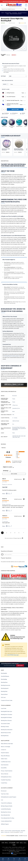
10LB (19, 435)
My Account (3, 790)
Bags (7, 847)
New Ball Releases (5, 676)
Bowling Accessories (5, 685)
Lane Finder (3, 708)
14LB (16, 437)
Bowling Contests (5, 726)
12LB (24, 435)
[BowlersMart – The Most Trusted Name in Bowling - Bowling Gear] (14, 5)
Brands (22, 848)
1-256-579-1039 (7, 830)
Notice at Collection (6, 853)
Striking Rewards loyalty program (11, 355)
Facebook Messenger (16, 830)
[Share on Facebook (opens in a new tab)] (7, 493)
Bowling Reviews (5, 735)
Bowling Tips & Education (6, 729)
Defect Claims (4, 758)
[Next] (24, 48)
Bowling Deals (4, 691)
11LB (22, 435)
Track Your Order (5, 793)
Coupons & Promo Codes (6, 700)
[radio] (21, 451)
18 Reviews (9, 457)
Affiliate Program (5, 824)
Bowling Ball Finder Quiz (6, 711)
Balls (3, 847)
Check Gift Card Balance (6, 803)
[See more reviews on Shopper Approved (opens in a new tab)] (11, 493)
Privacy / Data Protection (6, 770)
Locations (6, 848)
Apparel (20, 847)
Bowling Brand (8, 12)
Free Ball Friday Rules (6, 779)
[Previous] (21, 48)
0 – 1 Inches (14, 417)
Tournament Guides (5, 723)
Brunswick (14, 12)
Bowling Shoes (4, 682)
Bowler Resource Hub (6, 732)
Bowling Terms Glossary (6, 720)
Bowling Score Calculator (6, 714)
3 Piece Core (15, 405)
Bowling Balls (4, 673)
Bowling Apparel (4, 688)
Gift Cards (3, 697)
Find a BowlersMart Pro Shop (7, 818)
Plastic (13, 398)
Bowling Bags (4, 679)
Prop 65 (21, 832)
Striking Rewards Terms (6, 776)
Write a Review (14, 473)
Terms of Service (4, 773)
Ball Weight (3, 76)
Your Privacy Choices (17, 853)
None (13, 432)
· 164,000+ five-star (14, 835)
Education (12, 848)
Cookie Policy (4, 782)
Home (2, 12)
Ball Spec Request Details (6, 806)
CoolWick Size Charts (6, 761)
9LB (17, 435)
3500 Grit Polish (15, 420)
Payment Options (5, 752)
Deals (24, 847)
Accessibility (4, 767)
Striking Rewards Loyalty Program (8, 796)
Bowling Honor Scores (6, 812)
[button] (2, 5)
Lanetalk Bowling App (6, 809)
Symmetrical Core (16, 408)
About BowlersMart (5, 815)
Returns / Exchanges (5, 746)
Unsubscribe (6, 832)
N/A (13, 414)
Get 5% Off (21, 666)
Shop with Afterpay (5, 755)
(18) (25, 23)
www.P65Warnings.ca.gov (13, 654)
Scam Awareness (4, 764)
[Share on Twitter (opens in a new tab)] (9, 493)
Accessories (15, 847)
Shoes (10, 847)
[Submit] (25, 9)
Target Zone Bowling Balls (15, 13)
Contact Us (3, 749)
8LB (15, 435)
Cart (2, 799)
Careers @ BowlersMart (6, 821)
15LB (18, 437)
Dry (13, 424)
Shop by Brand (4, 694)
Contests (18, 848)
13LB (13, 437)
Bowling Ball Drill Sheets (6, 717)
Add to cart (15, 109)
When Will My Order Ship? (7, 743)
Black (13, 411)
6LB (13, 435)
